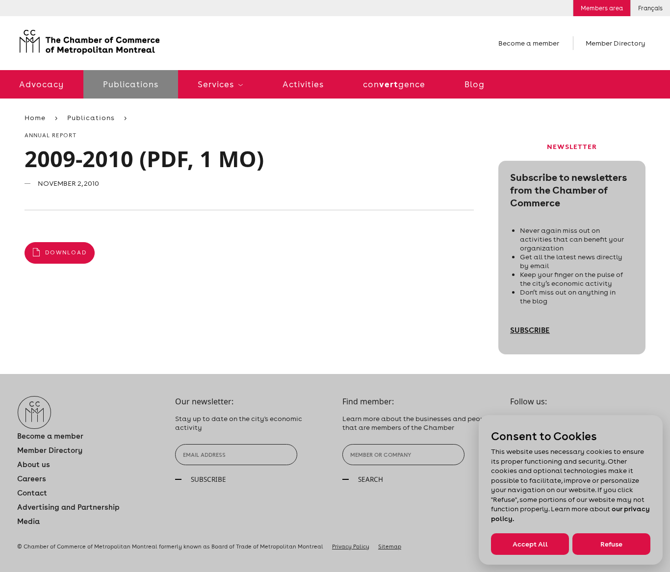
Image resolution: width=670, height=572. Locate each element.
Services (217, 84)
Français (650, 8)
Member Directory (615, 43)
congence (394, 84)
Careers (31, 478)
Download (66, 252)
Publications (130, 84)
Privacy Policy (350, 546)
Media (28, 521)
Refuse (611, 544)
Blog (474, 84)
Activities (303, 84)
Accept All (530, 544)
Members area (602, 8)
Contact (32, 492)
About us (33, 464)
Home (35, 117)
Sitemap (389, 546)
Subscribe (530, 330)
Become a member (528, 43)
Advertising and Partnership (68, 507)
